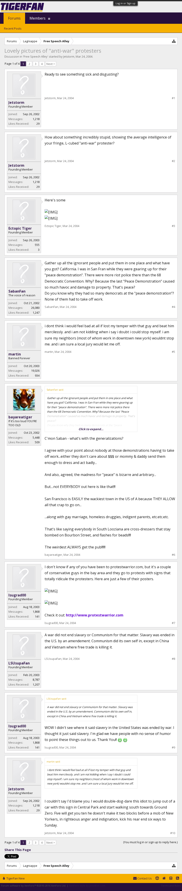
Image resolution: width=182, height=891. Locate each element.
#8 (173, 659)
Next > (50, 64)
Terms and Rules (171, 885)
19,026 (35, 371)
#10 (172, 833)
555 (37, 245)
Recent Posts (13, 28)
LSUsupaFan (19, 663)
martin (14, 354)
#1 (173, 98)
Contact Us (144, 878)
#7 (173, 623)
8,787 (36, 680)
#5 (173, 352)
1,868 (36, 612)
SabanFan (17, 291)
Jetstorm (68, 56)
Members (38, 18)
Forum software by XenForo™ (33, 885)
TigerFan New (15, 878)
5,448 (36, 437)
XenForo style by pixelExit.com (87, 885)
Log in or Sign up (125, 3)
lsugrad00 (17, 595)
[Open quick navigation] (174, 41)
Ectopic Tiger (20, 228)
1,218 (36, 119)
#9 (173, 747)
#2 (173, 161)
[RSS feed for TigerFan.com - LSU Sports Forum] (177, 878)
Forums (14, 18)
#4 (173, 307)
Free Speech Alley (35, 56)
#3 (173, 226)
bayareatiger (20, 417)
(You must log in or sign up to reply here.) (150, 842)
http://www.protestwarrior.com (94, 615)
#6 (173, 555)
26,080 (35, 308)
